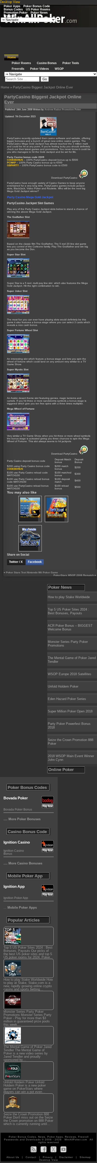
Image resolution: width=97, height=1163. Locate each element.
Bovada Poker (15, 798)
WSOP (59, 69)
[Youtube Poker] (63, 1149)
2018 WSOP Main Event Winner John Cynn (71, 758)
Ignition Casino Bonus (13, 852)
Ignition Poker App (15, 897)
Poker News (39, 12)
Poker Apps (12, 6)
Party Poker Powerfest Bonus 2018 (69, 725)
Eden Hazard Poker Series (67, 699)
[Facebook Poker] (43, 1149)
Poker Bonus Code (36, 6)
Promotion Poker (16, 12)
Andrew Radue (53, 109)
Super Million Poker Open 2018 (70, 711)
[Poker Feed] (33, 1149)
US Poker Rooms (38, 9)
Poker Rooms (21, 63)
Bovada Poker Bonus (17, 809)
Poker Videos (39, 69)
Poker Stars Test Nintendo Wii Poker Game (32, 572)
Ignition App (14, 886)
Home (11, 57)
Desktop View (10, 2)
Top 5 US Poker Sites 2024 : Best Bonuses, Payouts (68, 611)
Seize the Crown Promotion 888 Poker (70, 741)
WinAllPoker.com (75, 1139)
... (20, 907)
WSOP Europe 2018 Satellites (69, 674)
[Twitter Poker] (53, 1149)
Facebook (35, 562)
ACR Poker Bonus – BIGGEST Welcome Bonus (70, 627)
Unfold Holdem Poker (63, 686)
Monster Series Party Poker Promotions (68, 643)
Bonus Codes (13, 9)
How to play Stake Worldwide (69, 597)
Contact (31, 1157)
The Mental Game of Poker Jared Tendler (72, 659)
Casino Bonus (47, 63)
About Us (13, 1157)
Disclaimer (66, 1157)
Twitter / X (16, 562)
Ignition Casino (16, 842)
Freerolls (10, 15)
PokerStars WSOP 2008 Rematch (73, 575)
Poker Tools (70, 63)
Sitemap (85, 1157)
